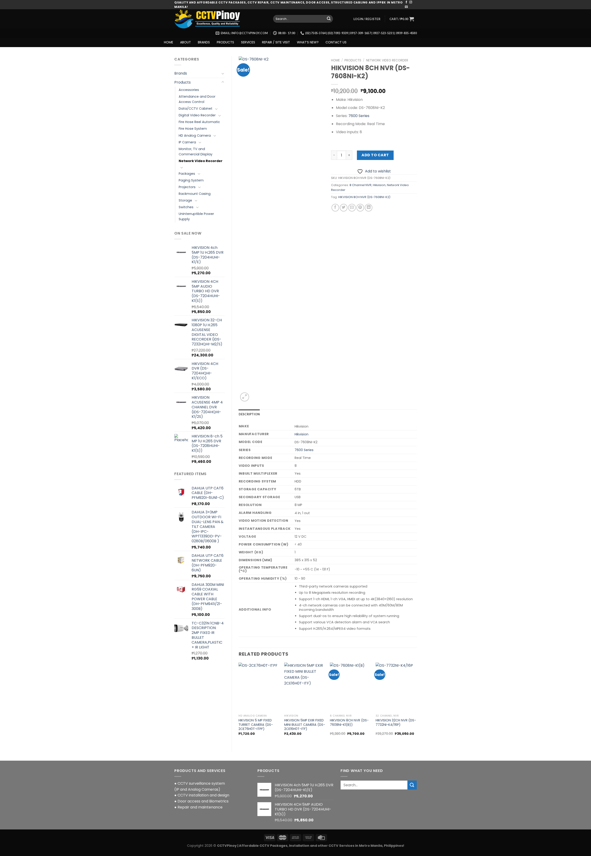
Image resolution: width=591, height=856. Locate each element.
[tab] (249, 414)
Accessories (189, 89)
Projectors (187, 187)
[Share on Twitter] (343, 207)
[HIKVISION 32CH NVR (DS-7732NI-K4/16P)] (396, 687)
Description (249, 414)
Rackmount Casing (195, 193)
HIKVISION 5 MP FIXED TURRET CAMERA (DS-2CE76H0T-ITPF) (255, 724)
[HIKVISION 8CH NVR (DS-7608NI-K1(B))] (350, 687)
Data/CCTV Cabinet (195, 108)
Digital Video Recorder (197, 115)
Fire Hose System (193, 128)
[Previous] (238, 703)
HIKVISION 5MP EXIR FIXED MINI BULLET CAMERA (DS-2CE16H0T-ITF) (304, 724)
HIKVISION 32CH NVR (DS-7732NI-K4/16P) (396, 722)
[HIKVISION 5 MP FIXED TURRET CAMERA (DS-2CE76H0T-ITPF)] (259, 687)
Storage (185, 200)
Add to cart (375, 155)
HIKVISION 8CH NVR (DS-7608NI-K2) (364, 197)
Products (182, 82)
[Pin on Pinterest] (360, 207)
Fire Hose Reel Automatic (199, 122)
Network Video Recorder (201, 161)
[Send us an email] (406, 7)
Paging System (191, 180)
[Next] (416, 703)
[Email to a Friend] (352, 207)
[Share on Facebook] (335, 207)
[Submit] (329, 19)
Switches (186, 207)
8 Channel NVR (360, 185)
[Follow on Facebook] (406, 2)
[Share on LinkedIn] (368, 207)
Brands (180, 73)
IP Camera (187, 142)
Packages (187, 173)
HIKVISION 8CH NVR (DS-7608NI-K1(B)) (349, 722)
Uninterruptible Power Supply (196, 216)
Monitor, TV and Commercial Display (195, 152)
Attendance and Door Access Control (197, 99)
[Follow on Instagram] (410, 2)
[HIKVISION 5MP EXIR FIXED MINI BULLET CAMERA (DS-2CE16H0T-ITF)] (304, 687)
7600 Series (358, 115)
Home (335, 60)
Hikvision (379, 185)
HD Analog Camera (195, 135)
